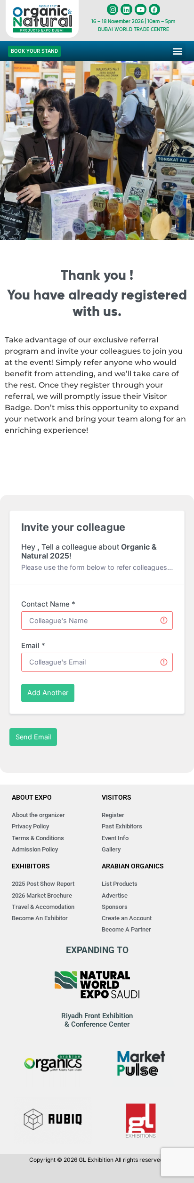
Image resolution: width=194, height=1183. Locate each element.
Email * (33, 645)
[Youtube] (140, 10)
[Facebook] (155, 10)
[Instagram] (113, 10)
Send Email (33, 737)
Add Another (47, 693)
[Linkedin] (126, 10)
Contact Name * (48, 604)
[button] (178, 51)
